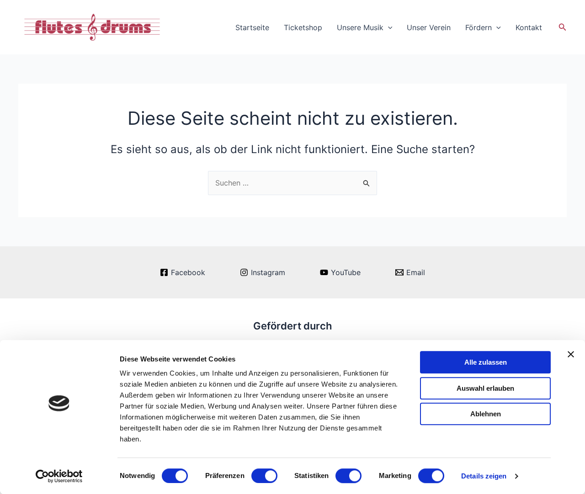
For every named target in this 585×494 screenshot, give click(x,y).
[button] (562, 27)
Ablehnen (485, 414)
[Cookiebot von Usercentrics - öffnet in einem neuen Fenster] (59, 476)
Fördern (478, 27)
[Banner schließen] (571, 354)
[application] (388, 27)
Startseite (252, 27)
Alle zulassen (485, 362)
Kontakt (529, 27)
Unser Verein (429, 27)
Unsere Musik (360, 27)
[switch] (264, 475)
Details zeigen (483, 476)
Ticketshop (303, 27)
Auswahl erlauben (485, 388)
